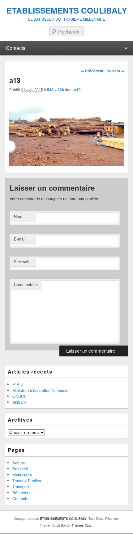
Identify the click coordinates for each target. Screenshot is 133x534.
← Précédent (91, 71)
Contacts (20, 498)
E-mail (19, 239)
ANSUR (19, 402)
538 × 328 (55, 89)
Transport (20, 486)
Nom (18, 216)
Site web (21, 262)
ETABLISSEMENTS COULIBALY (66, 10)
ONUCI (18, 396)
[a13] (66, 164)
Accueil (19, 463)
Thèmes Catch (82, 525)
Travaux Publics (26, 480)
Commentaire (26, 284)
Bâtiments (21, 493)
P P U (17, 384)
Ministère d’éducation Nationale (40, 390)
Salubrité (20, 468)
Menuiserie (22, 475)
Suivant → (116, 71)
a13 (77, 89)
